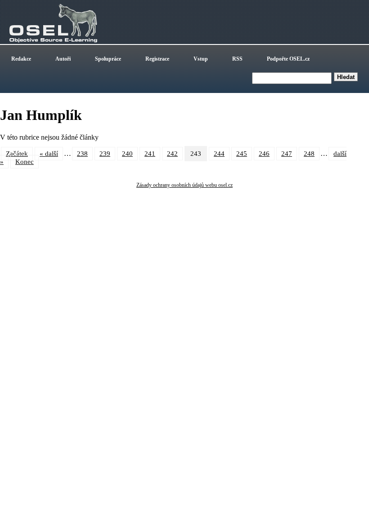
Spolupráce (108, 59)
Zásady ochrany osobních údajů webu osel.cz (184, 185)
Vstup (201, 59)
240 (127, 153)
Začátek (17, 153)
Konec (24, 161)
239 (104, 153)
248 (309, 153)
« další (49, 153)
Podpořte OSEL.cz (288, 59)
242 (172, 153)
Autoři (63, 59)
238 (82, 153)
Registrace (157, 59)
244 (219, 153)
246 (264, 153)
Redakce (21, 59)
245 (241, 153)
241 (149, 153)
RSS (237, 59)
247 (286, 153)
